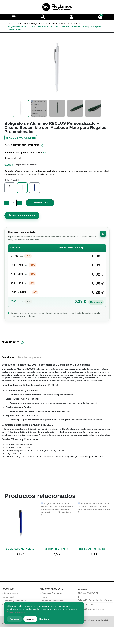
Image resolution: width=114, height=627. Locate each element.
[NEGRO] (9, 187)
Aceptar (30, 619)
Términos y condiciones (14, 600)
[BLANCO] (22, 187)
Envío (44, 597)
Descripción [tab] (8, 357)
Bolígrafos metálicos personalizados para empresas (55, 23)
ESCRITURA (22, 23)
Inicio (9, 23)
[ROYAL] (34, 187)
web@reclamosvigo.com (92, 609)
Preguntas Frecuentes (51, 593)
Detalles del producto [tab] (30, 357)
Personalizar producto (22, 215)
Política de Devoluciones (52, 600)
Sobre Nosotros (10, 593)
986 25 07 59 (87, 604)
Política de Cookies (16, 612)
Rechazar (14, 619)
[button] (7, 67)
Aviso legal (8, 597)
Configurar (44, 619)
